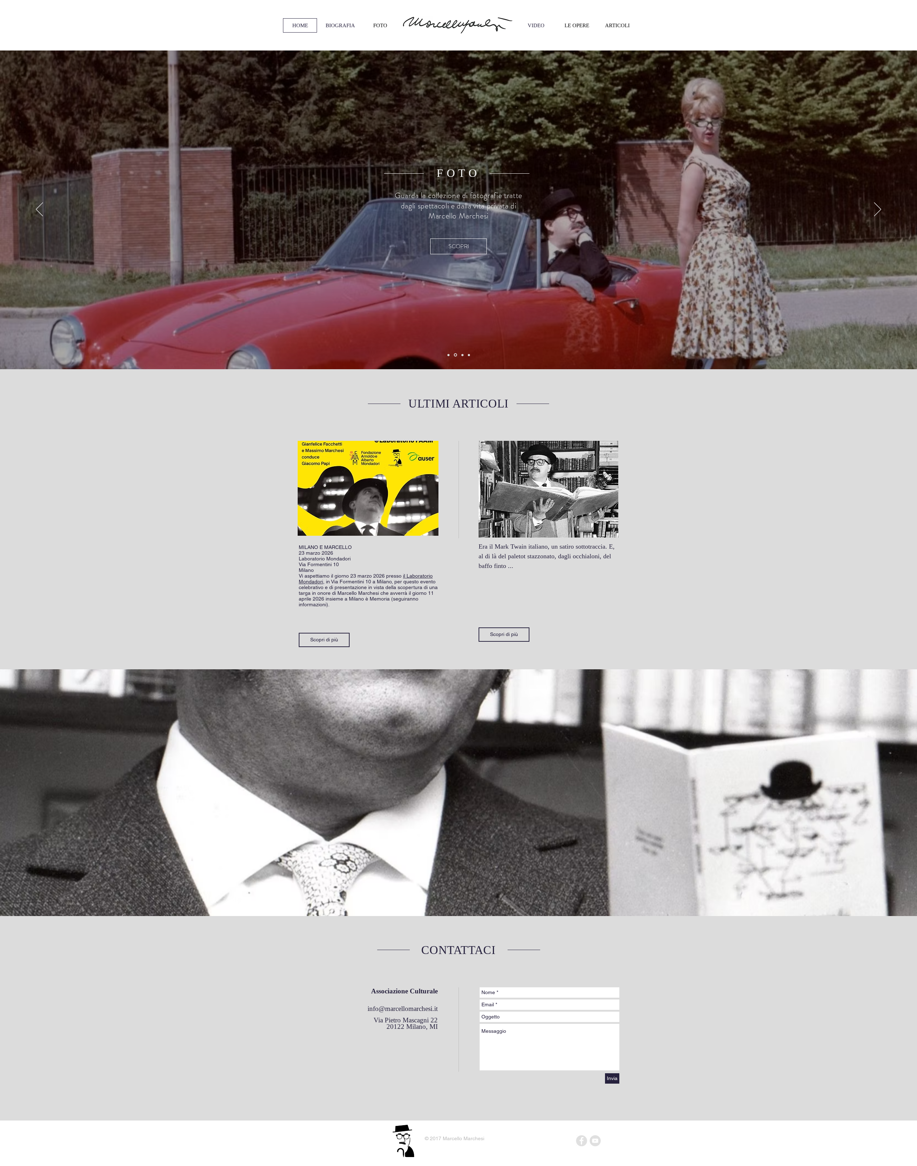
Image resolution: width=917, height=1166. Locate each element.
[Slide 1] (455, 355)
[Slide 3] (469, 355)
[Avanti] (877, 209)
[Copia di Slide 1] (448, 355)
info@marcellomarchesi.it (403, 1008)
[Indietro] (39, 209)
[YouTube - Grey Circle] (595, 1140)
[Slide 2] (462, 355)
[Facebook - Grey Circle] (581, 1140)
